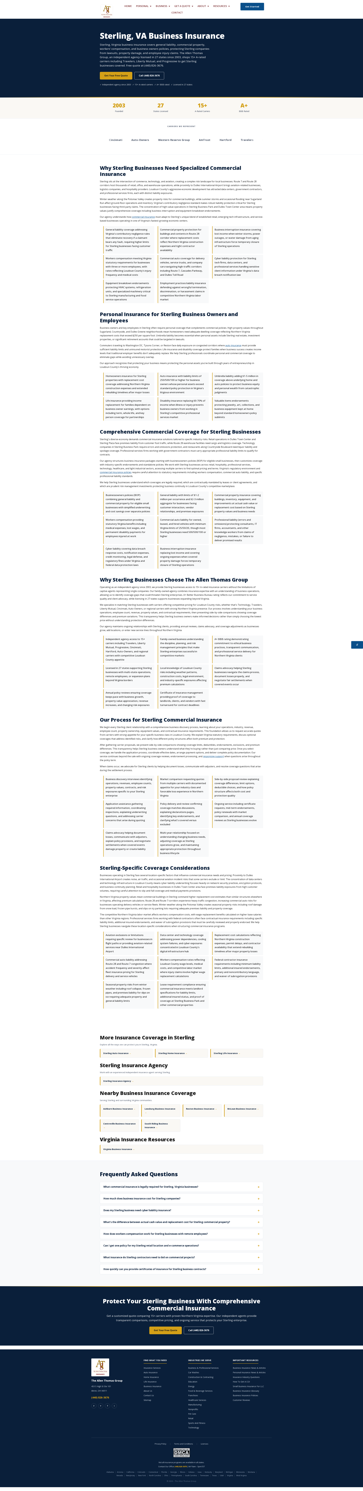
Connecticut (153, 1472)
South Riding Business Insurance (156, 1125)
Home (128, 6)
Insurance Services (152, 1368)
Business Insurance (152, 1386)
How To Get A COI (241, 1381)
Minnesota (240, 1472)
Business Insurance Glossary (246, 1391)
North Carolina (155, 1475)
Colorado (141, 1472)
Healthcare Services (197, 1400)
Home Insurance (151, 1377)
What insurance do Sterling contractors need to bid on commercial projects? (149, 1257)
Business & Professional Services (203, 1368)
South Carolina (191, 1475)
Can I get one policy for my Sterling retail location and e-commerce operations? (151, 1245)
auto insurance (233, 345)
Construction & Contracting (200, 1377)
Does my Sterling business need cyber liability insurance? (137, 1210)
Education (192, 1381)
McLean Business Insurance (243, 1108)
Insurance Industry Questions (246, 1377)
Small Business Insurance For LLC (248, 1386)
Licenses (204, 1444)
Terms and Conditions (183, 1444)
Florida (164, 1472)
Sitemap (147, 1400)
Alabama (110, 1472)
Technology (193, 1427)
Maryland (219, 1472)
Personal (142, 6)
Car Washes (193, 1372)
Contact (177, 12)
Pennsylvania (176, 1475)
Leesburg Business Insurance (160, 1110)
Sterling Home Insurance (172, 1053)
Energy (191, 1386)
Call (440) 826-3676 (149, 75)
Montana (251, 1472)
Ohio (166, 1475)
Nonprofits (193, 1409)
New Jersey (130, 1475)
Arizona (120, 1472)
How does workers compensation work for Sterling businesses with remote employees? (155, 1233)
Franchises (193, 1395)
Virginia (230, 1475)
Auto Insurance (151, 1372)
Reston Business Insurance (201, 1108)
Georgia (173, 1472)
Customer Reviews (241, 1400)
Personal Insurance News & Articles (249, 1372)
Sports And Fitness (196, 1423)
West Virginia (241, 1475)
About (202, 6)
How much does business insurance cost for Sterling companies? (141, 1198)
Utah (222, 1475)
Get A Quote (182, 6)
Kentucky (208, 1472)
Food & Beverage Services (200, 1391)
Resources (220, 6)
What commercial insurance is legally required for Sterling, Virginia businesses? (150, 1186)
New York (142, 1475)
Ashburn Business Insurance (119, 1108)
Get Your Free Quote (116, 75)
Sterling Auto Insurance (117, 1053)
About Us (148, 1391)
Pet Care (192, 1413)
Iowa (199, 1472)
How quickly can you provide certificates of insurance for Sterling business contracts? (154, 1269)
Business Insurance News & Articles (249, 1368)
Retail (190, 1418)
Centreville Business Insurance (119, 1125)
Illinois (182, 1472)
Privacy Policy (160, 1444)
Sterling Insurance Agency (118, 1081)
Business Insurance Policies (245, 1395)
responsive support (213, 756)
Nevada (120, 1475)
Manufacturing (194, 1404)
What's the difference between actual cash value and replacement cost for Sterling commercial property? (166, 1222)
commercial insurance (143, 216)
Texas (214, 1475)
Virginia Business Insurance (119, 1149)
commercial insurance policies (115, 472)
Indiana (191, 1472)
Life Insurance (150, 1381)
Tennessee (204, 1475)
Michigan (229, 1472)
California (130, 1472)
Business (161, 6)
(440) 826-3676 (100, 1397)
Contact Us (149, 1395)
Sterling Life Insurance (227, 1053)
